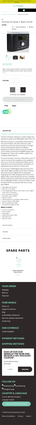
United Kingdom (8, 332)
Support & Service (9, 309)
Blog (3, 312)
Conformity (6, 321)
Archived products (11, 14)
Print (6, 106)
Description (7, 131)
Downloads (7, 238)
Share (14, 105)
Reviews (5, 232)
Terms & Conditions (8, 416)
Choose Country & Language (16, 404)
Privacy (20, 416)
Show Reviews (21, 27)
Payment (5, 296)
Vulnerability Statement (11, 315)
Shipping (5, 290)
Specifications (7, 225)
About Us (5, 306)
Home (3, 14)
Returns (5, 293)
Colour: (6, 80)
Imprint (28, 416)
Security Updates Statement (12, 318)
